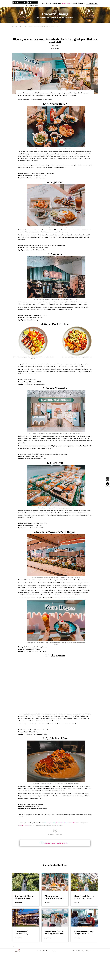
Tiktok (57, 822)
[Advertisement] (55, 32)
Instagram (52, 822)
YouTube (73, 822)
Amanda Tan (56, 48)
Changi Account (23, 825)
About (38, 950)
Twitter (61, 822)
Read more (18, 902)
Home (13, 26)
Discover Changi (19, 26)
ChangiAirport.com (55, 950)
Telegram (66, 822)
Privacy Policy (42, 950)
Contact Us (48, 950)
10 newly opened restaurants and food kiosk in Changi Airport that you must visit (41, 26)
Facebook (46, 822)
